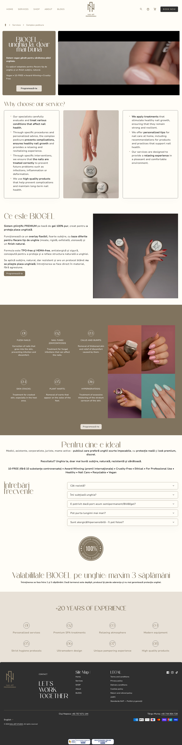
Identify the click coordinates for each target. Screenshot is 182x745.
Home (9, 9)
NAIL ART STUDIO (16, 724)
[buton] (9, 719)
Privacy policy (116, 681)
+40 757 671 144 (80, 713)
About (48, 9)
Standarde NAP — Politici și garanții (126, 701)
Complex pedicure (35, 25)
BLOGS (61, 9)
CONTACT (43, 674)
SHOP (36, 9)
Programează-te (29, 88)
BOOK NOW (170, 9)
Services (23, 9)
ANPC (113, 697)
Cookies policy (116, 689)
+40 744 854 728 (169, 713)
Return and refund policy (121, 693)
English (9, 719)
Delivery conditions (118, 685)
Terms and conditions (119, 677)
